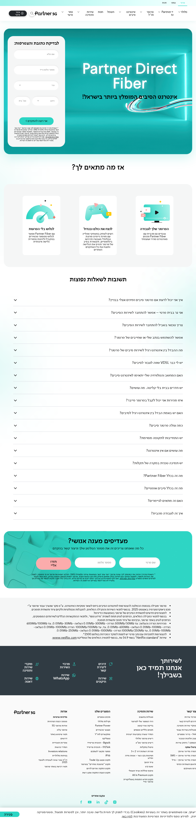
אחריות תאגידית (59, 743)
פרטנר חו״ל (150, 14)
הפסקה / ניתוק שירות (186, 743)
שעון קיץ (149, 766)
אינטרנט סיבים (130, 14)
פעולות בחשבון (146, 717)
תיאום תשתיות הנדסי (186, 764)
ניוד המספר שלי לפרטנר (142, 721)
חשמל (110, 12)
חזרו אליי (53, 563)
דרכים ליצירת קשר (187, 721)
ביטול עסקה (190, 747)
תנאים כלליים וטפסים (143, 730)
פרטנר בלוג (62, 730)
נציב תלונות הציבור (187, 738)
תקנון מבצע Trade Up (99, 760)
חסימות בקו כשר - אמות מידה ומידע (139, 756)
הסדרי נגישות (61, 747)
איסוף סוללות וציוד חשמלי (141, 771)
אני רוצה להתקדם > (36, 121)
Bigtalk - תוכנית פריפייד (98, 743)
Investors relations (57, 751)
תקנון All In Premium (142, 775)
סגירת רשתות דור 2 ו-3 (142, 751)
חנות (100, 12)
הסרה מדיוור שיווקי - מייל (184, 760)
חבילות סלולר (104, 721)
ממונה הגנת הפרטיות (57, 721)
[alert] (98, 814)
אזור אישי (70, 14)
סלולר (184, 12)
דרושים (63, 738)
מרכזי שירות (190, 717)
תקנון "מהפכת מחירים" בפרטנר (95, 764)
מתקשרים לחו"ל (102, 734)
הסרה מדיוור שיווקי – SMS (183, 755)
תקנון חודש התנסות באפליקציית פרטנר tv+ (138, 780)
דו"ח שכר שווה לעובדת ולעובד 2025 (52, 761)
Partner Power (102, 725)
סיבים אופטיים (103, 717)
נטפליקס (106, 738)
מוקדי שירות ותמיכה (186, 725)
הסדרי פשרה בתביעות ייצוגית (139, 734)
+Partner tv (168, 14)
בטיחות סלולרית (59, 755)
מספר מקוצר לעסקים (100, 751)
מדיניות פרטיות (60, 717)
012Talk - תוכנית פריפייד (98, 747)
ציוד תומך (148, 762)
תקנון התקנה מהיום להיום (98, 768)
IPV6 (107, 755)
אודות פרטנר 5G (59, 725)
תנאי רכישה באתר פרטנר (55, 766)
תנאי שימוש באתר (58, 734)
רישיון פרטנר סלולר (144, 738)
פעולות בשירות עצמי (186, 730)
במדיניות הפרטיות (52, 137)
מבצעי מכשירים (103, 730)
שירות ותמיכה (89, 14)
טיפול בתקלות (146, 747)
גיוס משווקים (190, 768)
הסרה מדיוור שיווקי (187, 751)
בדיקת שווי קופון (145, 725)
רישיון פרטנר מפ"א (144, 743)
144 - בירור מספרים (186, 734)
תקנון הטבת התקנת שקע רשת (96, 772)
